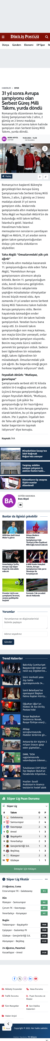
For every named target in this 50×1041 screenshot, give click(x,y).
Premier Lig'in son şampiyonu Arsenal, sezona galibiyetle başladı (11, 596)
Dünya (5, 44)
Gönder (8, 641)
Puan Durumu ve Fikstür (35, 997)
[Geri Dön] (8, 1024)
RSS (8, 1028)
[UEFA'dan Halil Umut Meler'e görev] (13, 527)
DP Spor (41, 44)
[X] (20, 978)
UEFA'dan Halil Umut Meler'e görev (11, 536)
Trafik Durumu (12, 996)
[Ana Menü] (3, 37)
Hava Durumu (36, 989)
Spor (16, 88)
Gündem (16, 44)
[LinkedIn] (30, 978)
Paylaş (8, 176)
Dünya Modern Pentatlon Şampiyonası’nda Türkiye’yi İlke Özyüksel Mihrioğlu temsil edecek (37, 540)
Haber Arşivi (11, 1016)
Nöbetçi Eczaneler (13, 989)
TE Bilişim (32, 1037)
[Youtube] (35, 978)
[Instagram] (25, 978)
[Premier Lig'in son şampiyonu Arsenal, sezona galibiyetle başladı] (13, 585)
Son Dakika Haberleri (33, 1007)
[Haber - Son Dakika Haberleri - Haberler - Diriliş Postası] (24, 36)
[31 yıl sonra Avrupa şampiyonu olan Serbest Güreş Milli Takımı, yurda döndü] (25, 158)
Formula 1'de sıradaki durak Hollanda (35, 594)
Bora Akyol (23, 498)
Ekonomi (28, 44)
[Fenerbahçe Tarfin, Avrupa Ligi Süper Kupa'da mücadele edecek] (13, 556)
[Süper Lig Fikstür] (46, 879)
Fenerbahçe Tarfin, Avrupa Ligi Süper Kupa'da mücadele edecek (10, 568)
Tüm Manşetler (12, 1006)
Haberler (6, 88)
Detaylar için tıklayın (25, 868)
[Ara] (46, 37)
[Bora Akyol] (9, 500)
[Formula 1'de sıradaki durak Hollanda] (37, 585)
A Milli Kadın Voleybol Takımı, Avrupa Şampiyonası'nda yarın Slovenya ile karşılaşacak (36, 569)
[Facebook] (14, 978)
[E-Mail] (20, 505)
